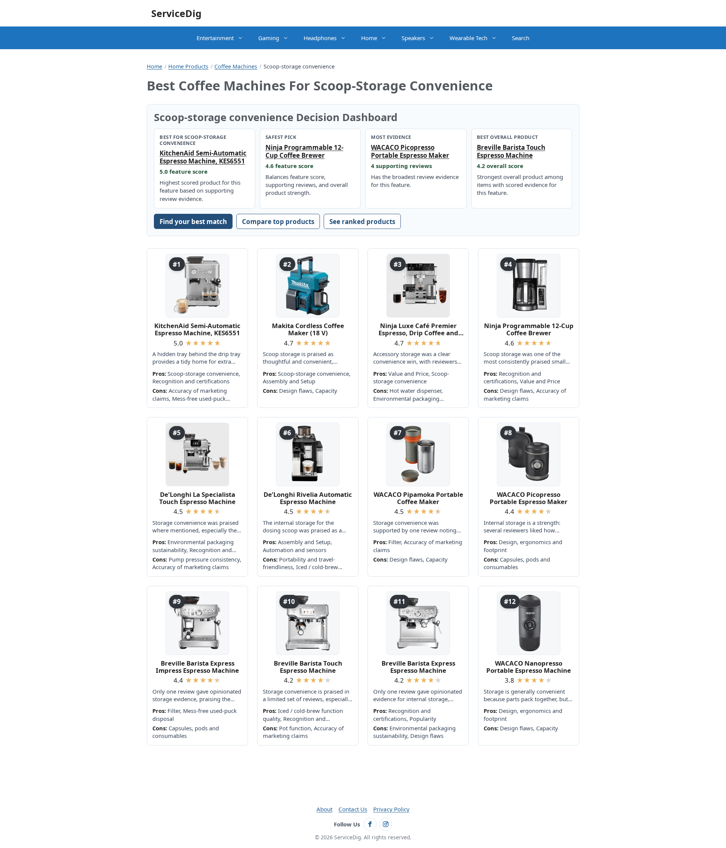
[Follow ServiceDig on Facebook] (370, 824)
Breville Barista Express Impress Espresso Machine (197, 667)
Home (369, 38)
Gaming (268, 38)
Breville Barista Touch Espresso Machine (511, 151)
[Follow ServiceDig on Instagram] (385, 824)
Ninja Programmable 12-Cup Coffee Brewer (304, 151)
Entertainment (215, 38)
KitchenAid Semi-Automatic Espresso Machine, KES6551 (203, 157)
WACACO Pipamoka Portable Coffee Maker (418, 498)
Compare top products (278, 221)
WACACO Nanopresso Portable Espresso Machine (528, 667)
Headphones (320, 38)
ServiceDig (176, 13)
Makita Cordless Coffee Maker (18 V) (308, 329)
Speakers (413, 38)
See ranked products (362, 221)
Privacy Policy (391, 809)
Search (520, 38)
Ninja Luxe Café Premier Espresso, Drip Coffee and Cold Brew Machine (418, 329)
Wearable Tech (468, 38)
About (324, 809)
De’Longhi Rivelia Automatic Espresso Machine (308, 498)
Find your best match (193, 221)
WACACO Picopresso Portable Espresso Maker (410, 151)
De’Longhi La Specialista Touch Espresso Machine (197, 498)
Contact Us (352, 809)
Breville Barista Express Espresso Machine (418, 667)
